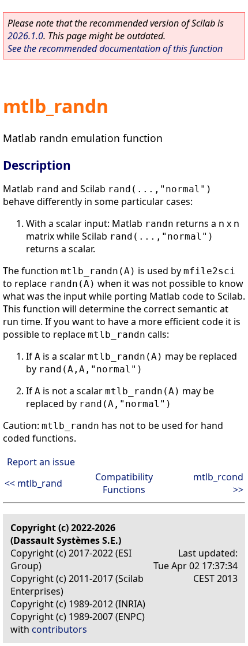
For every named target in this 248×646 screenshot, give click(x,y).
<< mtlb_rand (33, 483)
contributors (59, 629)
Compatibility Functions (124, 483)
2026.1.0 (25, 35)
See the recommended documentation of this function (115, 48)
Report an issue (41, 461)
